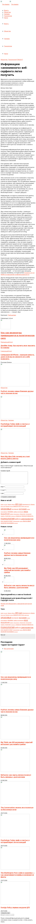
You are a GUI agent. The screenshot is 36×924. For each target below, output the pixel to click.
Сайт (2, 493)
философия (27, 521)
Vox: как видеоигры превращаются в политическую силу (19, 539)
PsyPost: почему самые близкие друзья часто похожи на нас (17, 392)
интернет (15, 509)
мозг (26, 511)
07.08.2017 (19, 60)
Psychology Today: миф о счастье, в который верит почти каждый (15, 425)
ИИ (16, 504)
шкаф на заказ (5, 638)
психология (8, 518)
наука (11, 514)
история (23, 509)
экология (3, 523)
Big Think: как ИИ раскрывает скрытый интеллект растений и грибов (17, 570)
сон (2, 521)
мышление (5, 514)
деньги (15, 506)
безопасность (26, 504)
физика (21, 521)
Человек (7, 14)
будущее (8, 506)
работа (18, 519)
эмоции (16, 523)
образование (16, 514)
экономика (10, 523)
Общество (7, 12)
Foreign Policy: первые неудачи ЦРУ (15, 907)
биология (3, 506)
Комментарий (5, 471)
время (11, 506)
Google (5, 504)
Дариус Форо (11, 504)
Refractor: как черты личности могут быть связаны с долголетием (19, 586)
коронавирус (4, 512)
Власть (6, 10)
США (20, 504)
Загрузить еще (5, 913)
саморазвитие (27, 518)
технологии (16, 521)
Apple (2, 504)
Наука (6, 18)
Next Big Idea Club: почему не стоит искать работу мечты (15, 457)
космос (10, 512)
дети (19, 506)
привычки (13, 516)
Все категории (9, 649)
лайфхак (15, 512)
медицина (21, 512)
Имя (3, 487)
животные (26, 506)
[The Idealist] (9, 4)
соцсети (6, 521)
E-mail (3, 490)
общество (22, 514)
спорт (11, 521)
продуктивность (27, 516)
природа (18, 516)
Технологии (8, 16)
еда (23, 506)
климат (28, 509)
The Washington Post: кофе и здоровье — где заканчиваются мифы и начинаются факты (18, 875)
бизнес (33, 504)
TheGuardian (12, 315)
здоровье (6, 508)
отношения (28, 514)
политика (8, 516)
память (3, 516)
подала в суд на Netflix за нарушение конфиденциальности (17, 273)
